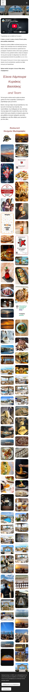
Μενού (26, 2)
